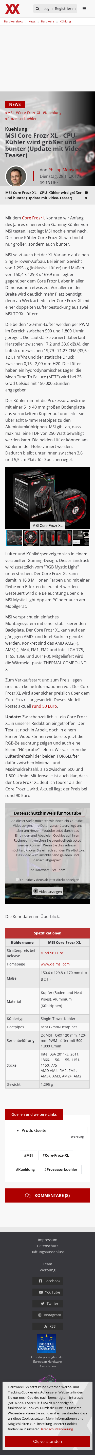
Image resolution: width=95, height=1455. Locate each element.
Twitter (53, 1303)
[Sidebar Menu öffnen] (84, 8)
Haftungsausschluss (47, 1251)
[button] (85, 471)
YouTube (52, 1292)
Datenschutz (47, 1245)
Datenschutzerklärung (56, 1429)
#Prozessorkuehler (21, 118)
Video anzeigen (50, 891)
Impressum (47, 1239)
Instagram (52, 1315)
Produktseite (34, 1130)
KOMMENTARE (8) (52, 1195)
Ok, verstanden (47, 1441)
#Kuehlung (52, 112)
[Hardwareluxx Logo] (13, 9)
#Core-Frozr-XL (29, 112)
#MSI (10, 112)
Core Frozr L (33, 218)
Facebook (52, 1280)
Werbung (47, 1270)
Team (47, 1264)
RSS (52, 1326)
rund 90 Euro (52, 953)
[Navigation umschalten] (3, 19)
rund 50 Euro (44, 706)
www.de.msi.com (55, 964)
